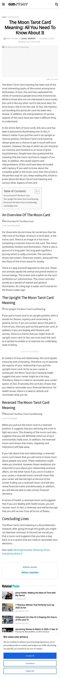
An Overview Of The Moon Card (17, 195)
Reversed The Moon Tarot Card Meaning (20, 202)
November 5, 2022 (46, 38)
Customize (30, 663)
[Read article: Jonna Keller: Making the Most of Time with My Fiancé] (7, 595)
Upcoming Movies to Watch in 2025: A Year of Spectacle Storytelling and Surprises (36, 630)
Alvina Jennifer (28, 38)
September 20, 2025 (21, 623)
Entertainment (13, 17)
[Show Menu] (3, 4)
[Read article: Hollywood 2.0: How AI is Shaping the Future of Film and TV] (7, 620)
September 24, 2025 (21, 611)
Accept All (30, 655)
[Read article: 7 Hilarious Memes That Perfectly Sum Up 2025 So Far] (7, 607)
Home (4, 17)
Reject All (30, 671)
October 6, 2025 (20, 599)
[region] (30, 654)
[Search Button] (56, 4)
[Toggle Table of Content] (36, 191)
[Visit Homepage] (30, 4)
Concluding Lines (11, 205)
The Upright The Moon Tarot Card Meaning (21, 199)
